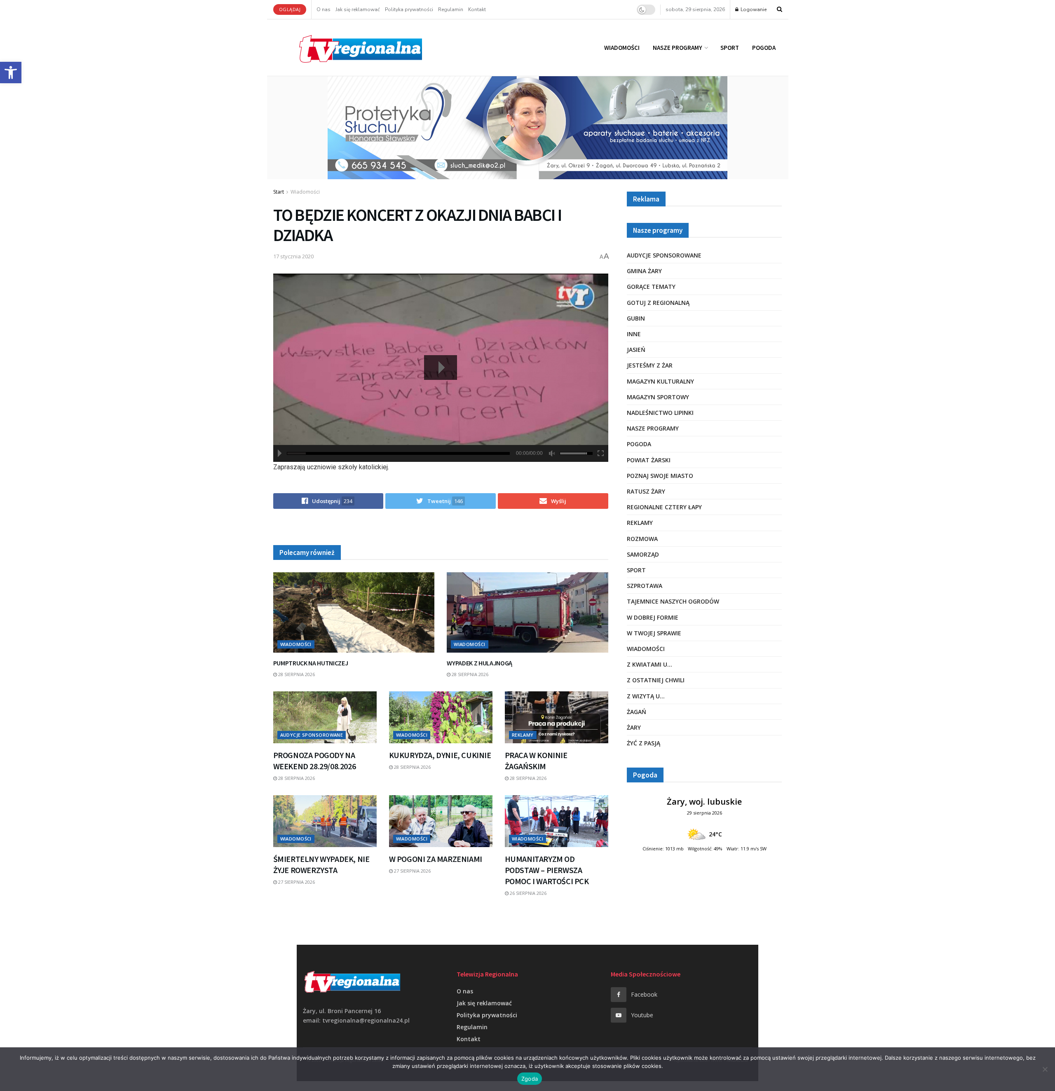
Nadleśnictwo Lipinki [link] (660, 413)
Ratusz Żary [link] (646, 491)
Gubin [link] (636, 318)
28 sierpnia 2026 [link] (296, 674)
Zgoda (529, 1078)
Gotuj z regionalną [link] (658, 303)
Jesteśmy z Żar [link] (650, 365)
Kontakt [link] (477, 9)
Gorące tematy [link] (651, 286)
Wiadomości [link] (622, 48)
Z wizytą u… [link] (646, 696)
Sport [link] (729, 48)
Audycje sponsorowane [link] (311, 735)
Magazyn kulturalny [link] (660, 381)
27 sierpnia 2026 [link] (296, 882)
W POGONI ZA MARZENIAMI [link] (435, 859)
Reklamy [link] (523, 735)
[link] (10, 72)
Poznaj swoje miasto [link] (660, 476)
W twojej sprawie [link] (654, 633)
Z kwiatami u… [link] (649, 664)
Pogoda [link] (764, 48)
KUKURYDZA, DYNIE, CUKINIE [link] (440, 755)
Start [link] (278, 191)
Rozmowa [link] (642, 539)
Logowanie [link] (753, 9)
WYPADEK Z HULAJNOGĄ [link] (479, 663)
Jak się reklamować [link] (357, 9)
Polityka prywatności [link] (409, 9)
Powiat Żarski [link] (649, 460)
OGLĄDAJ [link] (290, 9)
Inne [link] (634, 334)
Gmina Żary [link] (644, 271)
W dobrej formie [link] (652, 617)
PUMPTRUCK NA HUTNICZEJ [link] (310, 663)
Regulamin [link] (450, 9)
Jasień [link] (636, 350)
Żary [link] (634, 727)
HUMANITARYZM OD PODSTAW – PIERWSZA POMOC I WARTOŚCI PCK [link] (547, 870)
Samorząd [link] (643, 554)
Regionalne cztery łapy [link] (664, 507)
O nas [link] (323, 9)
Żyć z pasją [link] (643, 743)
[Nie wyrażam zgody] (1045, 1069)
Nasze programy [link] (677, 48)
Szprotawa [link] (644, 586)
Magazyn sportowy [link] (658, 397)
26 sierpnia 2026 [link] (527, 893)
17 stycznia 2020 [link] (293, 256)
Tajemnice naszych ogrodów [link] (673, 601)
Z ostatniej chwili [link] (656, 680)
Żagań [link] (636, 712)
